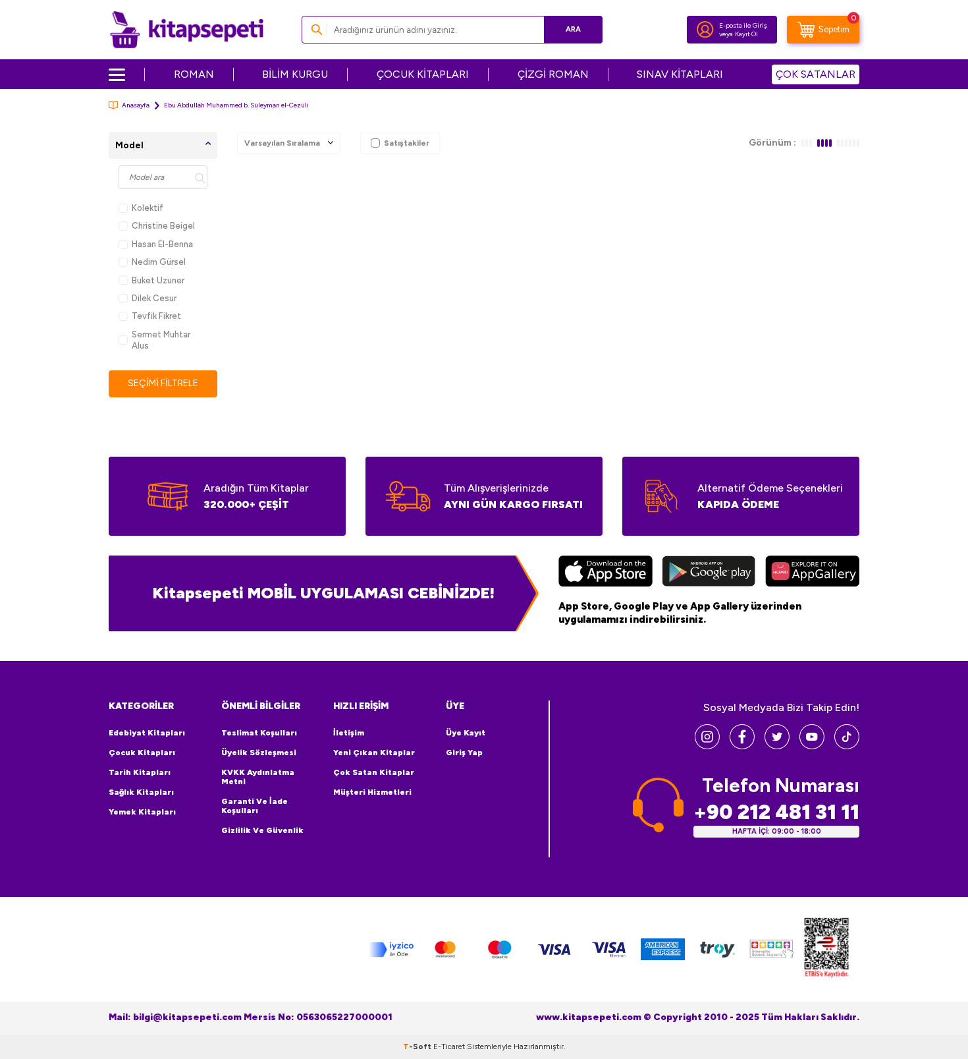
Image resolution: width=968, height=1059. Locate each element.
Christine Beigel (163, 226)
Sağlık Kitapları (141, 792)
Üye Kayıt (465, 732)
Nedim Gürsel (159, 262)
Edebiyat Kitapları (147, 732)
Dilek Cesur (154, 298)
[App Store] (605, 573)
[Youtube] (811, 745)
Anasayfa (135, 105)
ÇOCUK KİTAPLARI (423, 74)
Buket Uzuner (158, 280)
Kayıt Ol (746, 34)
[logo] (187, 29)
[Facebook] (742, 745)
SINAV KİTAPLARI (680, 74)
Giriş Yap (464, 752)
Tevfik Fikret (156, 316)
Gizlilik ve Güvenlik (262, 830)
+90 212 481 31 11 (776, 812)
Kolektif (147, 208)
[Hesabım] (705, 29)
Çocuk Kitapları (142, 752)
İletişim (348, 732)
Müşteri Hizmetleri (372, 792)
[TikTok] (846, 745)
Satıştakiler (406, 143)
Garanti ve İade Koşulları (254, 806)
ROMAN (194, 74)
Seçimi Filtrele (163, 383)
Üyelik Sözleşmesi (258, 752)
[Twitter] (777, 745)
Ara (573, 29)
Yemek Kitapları (142, 811)
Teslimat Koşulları (259, 732)
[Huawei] (812, 573)
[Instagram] (707, 745)
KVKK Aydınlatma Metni (257, 777)
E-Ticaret (449, 1046)
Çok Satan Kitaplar (373, 772)
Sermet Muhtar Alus (161, 340)
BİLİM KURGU (295, 74)
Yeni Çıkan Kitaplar (374, 752)
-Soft (418, 1046)
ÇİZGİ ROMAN (553, 74)
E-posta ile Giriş (743, 25)
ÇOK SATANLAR (815, 74)
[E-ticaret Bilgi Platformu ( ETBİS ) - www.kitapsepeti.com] (826, 949)
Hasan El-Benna (162, 244)
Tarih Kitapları (140, 772)
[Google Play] (708, 573)
